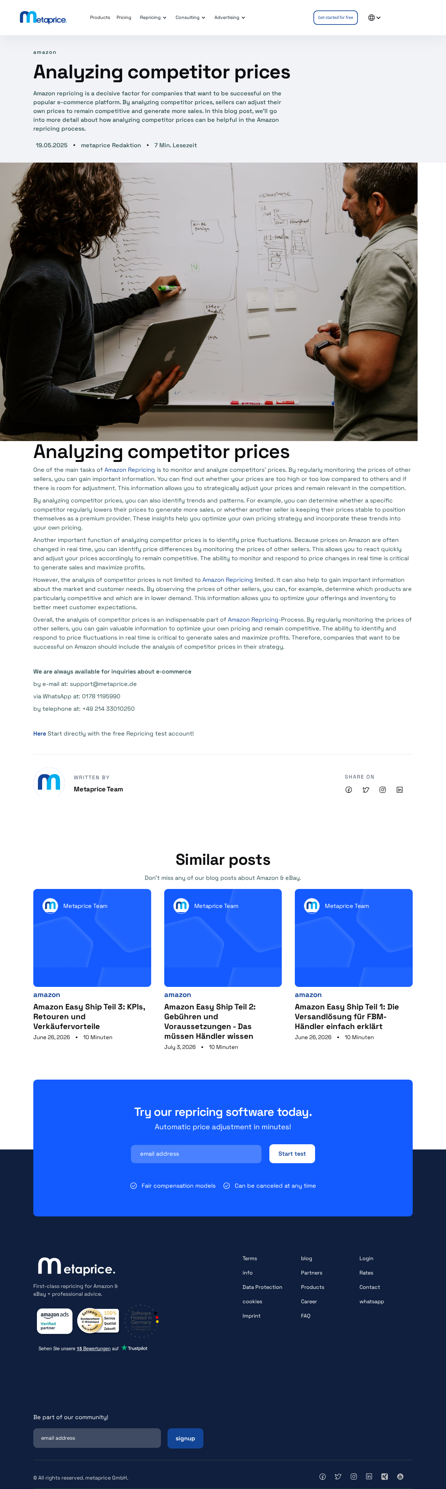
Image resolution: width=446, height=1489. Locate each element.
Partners (311, 1272)
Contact (369, 1287)
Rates (366, 1272)
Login (366, 1258)
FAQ (306, 1315)
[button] (152, 18)
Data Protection (262, 1287)
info (248, 1272)
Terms (250, 1258)
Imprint (252, 1315)
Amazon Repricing (129, 469)
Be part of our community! (70, 1417)
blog (306, 1258)
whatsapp (371, 1301)
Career (309, 1301)
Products (312, 1287)
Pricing (124, 17)
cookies (252, 1301)
